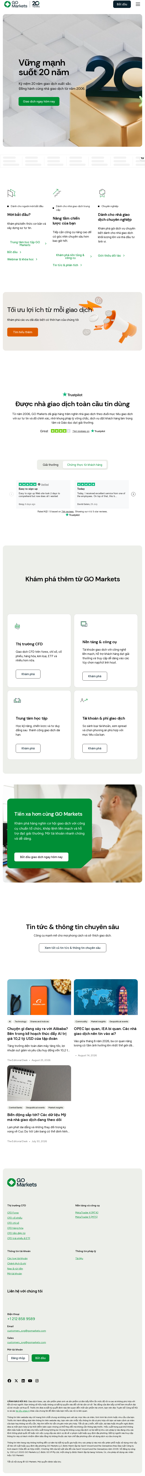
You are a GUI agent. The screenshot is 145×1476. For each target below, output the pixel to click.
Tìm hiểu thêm (22, 332)
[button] (137, 4)
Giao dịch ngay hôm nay (39, 101)
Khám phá (28, 674)
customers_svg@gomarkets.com (26, 1330)
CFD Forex (13, 1212)
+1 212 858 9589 (21, 1319)
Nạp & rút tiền (15, 1268)
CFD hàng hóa (15, 1228)
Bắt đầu (122, 4)
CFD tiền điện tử (16, 1233)
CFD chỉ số (13, 1223)
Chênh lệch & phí (16, 1263)
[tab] (50, 465)
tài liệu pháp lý (23, 1411)
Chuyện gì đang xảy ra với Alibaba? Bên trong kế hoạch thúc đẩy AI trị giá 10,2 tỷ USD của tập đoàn (37, 1033)
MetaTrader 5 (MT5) (86, 1217)
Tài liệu (79, 1258)
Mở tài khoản (14, 1273)
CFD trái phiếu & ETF (18, 1238)
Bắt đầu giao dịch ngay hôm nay (41, 857)
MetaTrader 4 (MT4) (86, 1212)
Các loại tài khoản (17, 1258)
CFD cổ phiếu (14, 1217)
